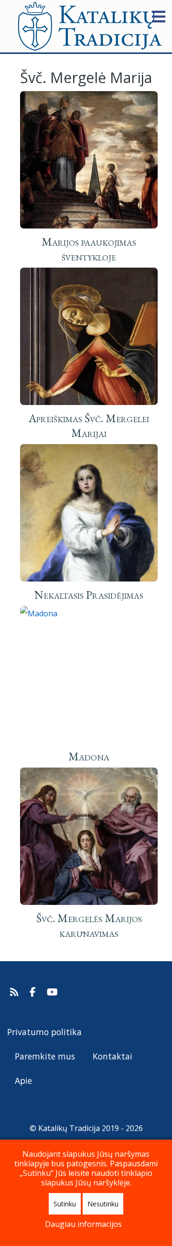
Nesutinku (102, 1203)
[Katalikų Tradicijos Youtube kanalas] (52, 992)
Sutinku (65, 1203)
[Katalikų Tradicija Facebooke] (34, 992)
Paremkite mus (45, 1056)
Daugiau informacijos (83, 1224)
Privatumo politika (44, 1032)
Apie (23, 1080)
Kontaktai (112, 1056)
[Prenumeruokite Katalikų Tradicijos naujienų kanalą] (15, 992)
